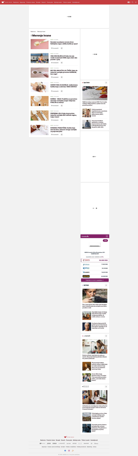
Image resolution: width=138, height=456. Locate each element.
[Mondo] (42, 443)
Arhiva (94, 446)
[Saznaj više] (106, 82)
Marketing (89, 446)
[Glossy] (96, 443)
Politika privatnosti (81, 446)
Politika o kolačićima (71, 446)
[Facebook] (65, 450)
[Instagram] (69, 450)
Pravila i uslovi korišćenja (54, 446)
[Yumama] (61, 443)
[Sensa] (75, 443)
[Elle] (80, 443)
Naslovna (33, 31)
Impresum (44, 446)
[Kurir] (49, 443)
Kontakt (63, 446)
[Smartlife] (86, 443)
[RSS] (72, 450)
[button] (54, 48)
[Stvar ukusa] (6, 2)
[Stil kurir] (91, 443)
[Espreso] (55, 443)
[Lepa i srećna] (69, 443)
